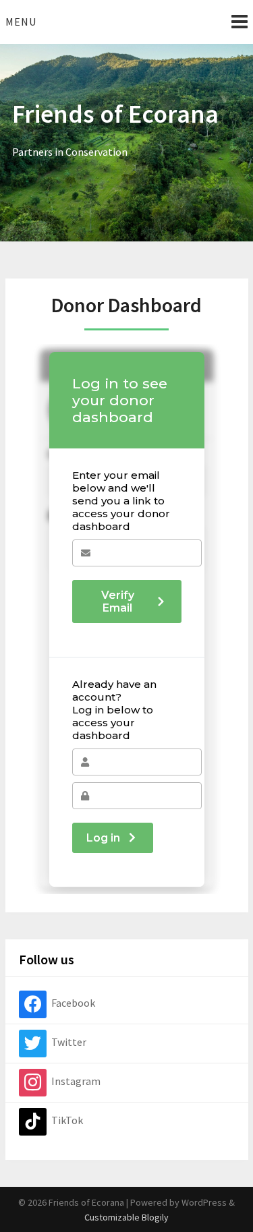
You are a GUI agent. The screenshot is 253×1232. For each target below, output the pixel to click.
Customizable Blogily (126, 1217)
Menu (20, 21)
